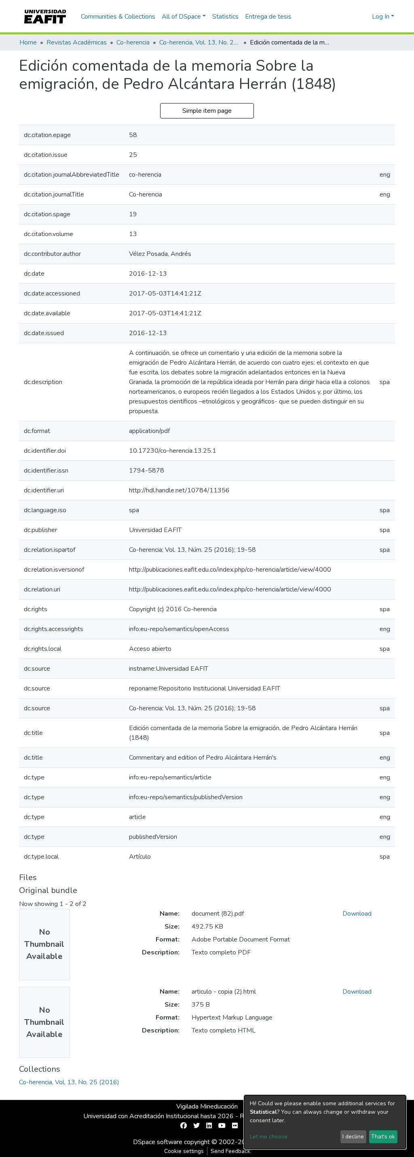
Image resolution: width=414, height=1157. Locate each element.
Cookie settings (184, 1151)
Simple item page (207, 110)
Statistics (225, 16)
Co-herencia (133, 42)
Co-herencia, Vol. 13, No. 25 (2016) (199, 42)
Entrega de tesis (268, 16)
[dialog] (325, 1122)
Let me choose (268, 1136)
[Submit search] (353, 16)
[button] (364, 16)
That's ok (383, 1136)
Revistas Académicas (76, 42)
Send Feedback (230, 1151)
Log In (380, 16)
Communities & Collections (118, 16)
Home (28, 42)
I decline (353, 1136)
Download (357, 913)
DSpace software (157, 1142)
